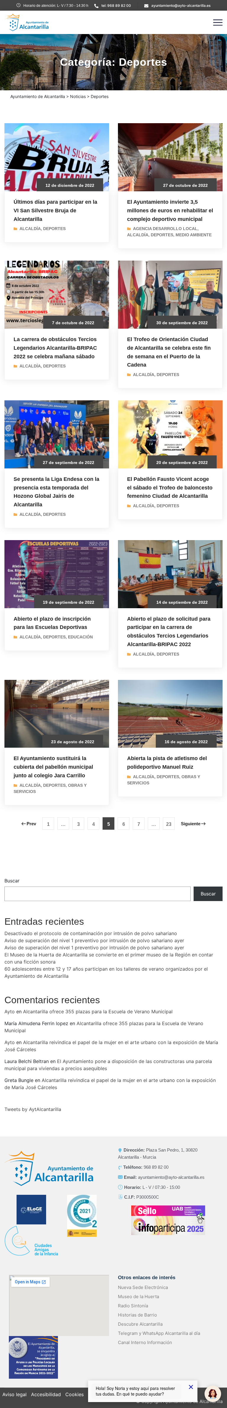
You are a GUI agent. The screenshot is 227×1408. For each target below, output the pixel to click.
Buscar (12, 881)
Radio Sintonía (133, 1306)
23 (168, 824)
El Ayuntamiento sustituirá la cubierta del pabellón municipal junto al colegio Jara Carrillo (53, 766)
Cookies (74, 1394)
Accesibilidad (46, 1394)
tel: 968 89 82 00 (116, 5)
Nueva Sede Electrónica (143, 1287)
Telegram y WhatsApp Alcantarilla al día (159, 1333)
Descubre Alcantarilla (140, 1324)
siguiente (190, 823)
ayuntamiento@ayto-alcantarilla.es (180, 5)
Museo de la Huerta (138, 1296)
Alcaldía (30, 228)
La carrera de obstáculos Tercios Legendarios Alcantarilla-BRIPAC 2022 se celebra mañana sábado (55, 347)
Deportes (54, 228)
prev (31, 823)
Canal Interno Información (145, 1342)
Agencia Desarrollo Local (165, 228)
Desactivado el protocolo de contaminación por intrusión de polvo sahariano (90, 933)
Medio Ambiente (194, 234)
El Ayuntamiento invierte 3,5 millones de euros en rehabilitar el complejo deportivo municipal (170, 210)
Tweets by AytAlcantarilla (32, 1109)
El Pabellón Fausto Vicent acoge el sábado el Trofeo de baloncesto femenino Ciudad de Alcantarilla (170, 487)
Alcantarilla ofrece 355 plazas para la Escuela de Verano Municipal (98, 1011)
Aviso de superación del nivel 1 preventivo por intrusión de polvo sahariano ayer (94, 940)
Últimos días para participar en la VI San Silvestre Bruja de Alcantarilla (55, 210)
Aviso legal (14, 1394)
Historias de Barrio (137, 1315)
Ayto (9, 1011)
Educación (80, 637)
